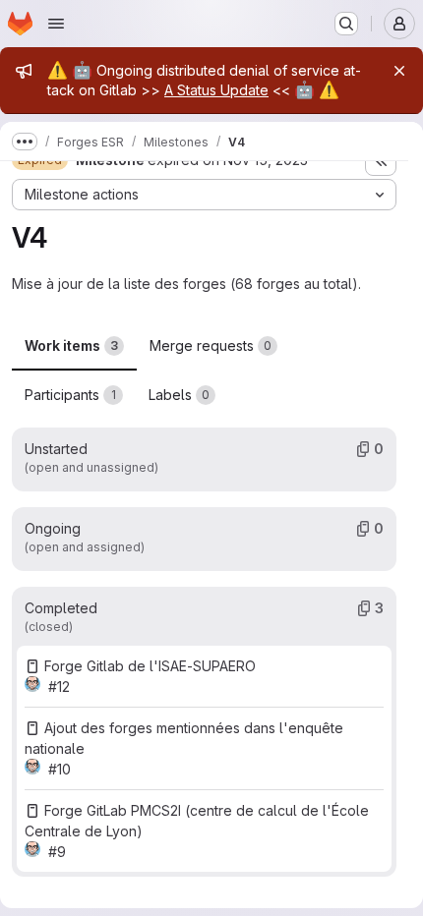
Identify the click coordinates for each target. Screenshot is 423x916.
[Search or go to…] (346, 23)
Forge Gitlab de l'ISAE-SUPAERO (150, 666)
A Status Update (216, 90)
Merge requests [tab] (211, 345)
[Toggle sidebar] (380, 160)
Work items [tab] (71, 345)
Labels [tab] (179, 394)
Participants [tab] (70, 394)
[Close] (399, 71)
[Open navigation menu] (56, 23)
